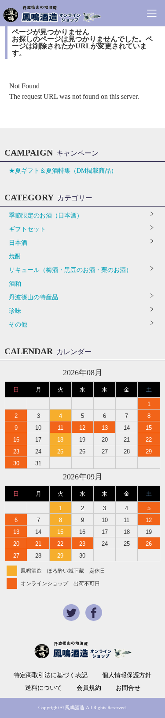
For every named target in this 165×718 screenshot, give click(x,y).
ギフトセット (27, 229)
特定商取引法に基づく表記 (51, 675)
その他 (18, 324)
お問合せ (128, 688)
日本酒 (18, 242)
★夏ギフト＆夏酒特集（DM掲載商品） (63, 170)
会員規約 (89, 688)
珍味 (15, 311)
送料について (43, 688)
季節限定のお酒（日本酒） (46, 215)
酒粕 (15, 283)
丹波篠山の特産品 (33, 297)
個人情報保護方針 (126, 675)
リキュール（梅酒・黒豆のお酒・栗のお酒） (70, 270)
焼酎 (15, 256)
